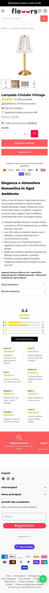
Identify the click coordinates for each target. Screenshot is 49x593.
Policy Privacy (10, 581)
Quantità (5, 128)
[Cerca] (44, 18)
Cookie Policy (39, 579)
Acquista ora (24, 152)
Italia (23, 536)
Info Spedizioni (19, 576)
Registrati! (24, 525)
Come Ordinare (25, 579)
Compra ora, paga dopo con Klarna (29, 584)
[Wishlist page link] (39, 10)
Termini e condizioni (26, 581)
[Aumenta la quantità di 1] (25, 133)
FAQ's (39, 581)
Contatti (9, 584)
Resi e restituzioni (9, 579)
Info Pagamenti (34, 576)
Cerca (8, 576)
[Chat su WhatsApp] (43, 579)
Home (4, 28)
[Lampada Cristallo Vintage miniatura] (5, 84)
